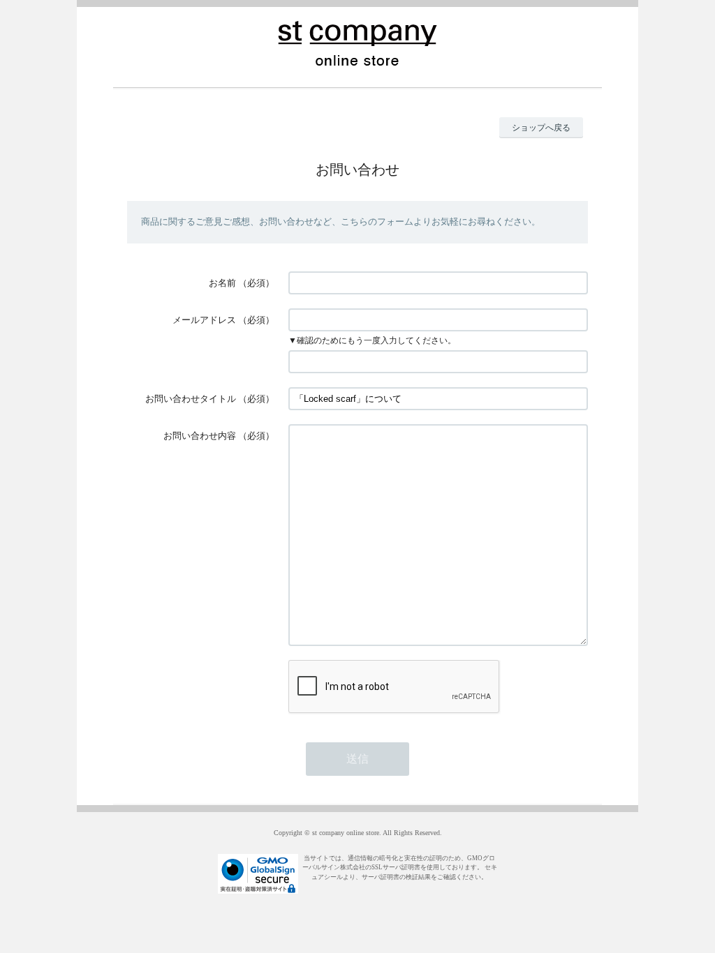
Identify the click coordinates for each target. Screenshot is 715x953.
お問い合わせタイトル (190, 398)
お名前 (222, 283)
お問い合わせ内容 (199, 435)
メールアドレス (204, 320)
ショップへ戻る (541, 128)
